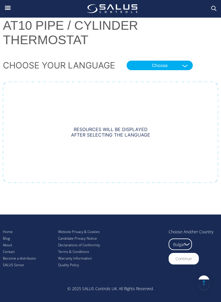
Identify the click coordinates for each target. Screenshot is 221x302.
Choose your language (59, 65)
